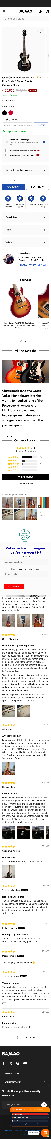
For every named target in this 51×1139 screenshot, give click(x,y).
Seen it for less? (10, 95)
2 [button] (22, 1037)
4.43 (32, 448)
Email (43, 265)
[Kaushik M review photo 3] (38, 620)
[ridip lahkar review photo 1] (8, 768)
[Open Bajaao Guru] (45, 1133)
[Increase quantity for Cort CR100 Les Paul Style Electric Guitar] (14, 180)
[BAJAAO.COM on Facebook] (3, 1063)
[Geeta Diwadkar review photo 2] (23, 710)
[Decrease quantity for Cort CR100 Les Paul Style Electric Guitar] (6, 180)
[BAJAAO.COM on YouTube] (25, 1063)
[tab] (21, 341)
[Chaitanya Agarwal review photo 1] (8, 871)
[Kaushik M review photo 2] (23, 620)
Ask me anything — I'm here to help (30, 1124)
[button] (13, 457)
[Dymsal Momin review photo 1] (8, 832)
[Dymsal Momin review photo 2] (23, 832)
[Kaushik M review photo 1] (8, 620)
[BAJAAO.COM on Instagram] (18, 1063)
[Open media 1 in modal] (40, 31)
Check (41, 125)
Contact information (25, 1134)
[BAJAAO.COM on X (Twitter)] (11, 1063)
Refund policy (9, 1130)
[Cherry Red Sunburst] (10, 112)
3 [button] (26, 1037)
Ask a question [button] (25, 483)
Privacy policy (19, 1130)
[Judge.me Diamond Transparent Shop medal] (24, 534)
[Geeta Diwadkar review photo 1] (8, 710)
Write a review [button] (25, 477)
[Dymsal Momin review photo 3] (38, 832)
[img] (8, 634)
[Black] (4, 112)
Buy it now (37, 186)
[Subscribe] (44, 1105)
